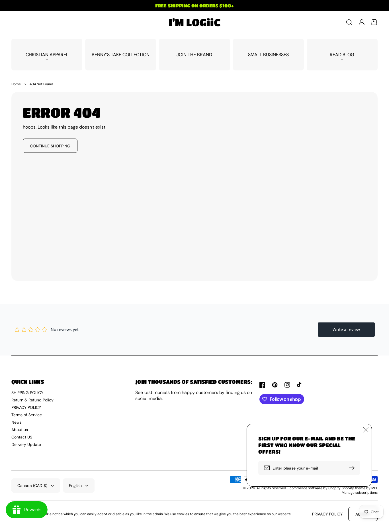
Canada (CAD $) (32, 485)
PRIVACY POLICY (26, 407)
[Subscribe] (353, 468)
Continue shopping (50, 146)
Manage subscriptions (360, 492)
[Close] (366, 429)
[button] (349, 22)
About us (19, 429)
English (75, 485)
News (16, 422)
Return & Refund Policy (32, 400)
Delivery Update (26, 444)
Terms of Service (26, 414)
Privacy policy (327, 514)
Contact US (21, 437)
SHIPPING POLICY (27, 392)
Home (16, 84)
